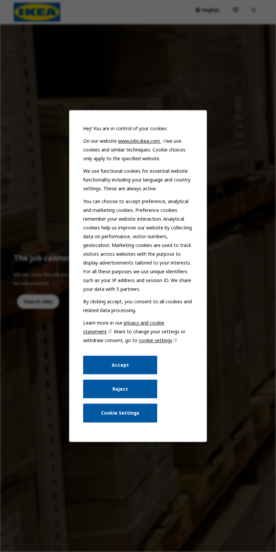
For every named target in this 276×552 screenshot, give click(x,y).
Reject (120, 389)
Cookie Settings (120, 413)
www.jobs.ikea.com (139, 141)
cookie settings (155, 340)
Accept (120, 365)
